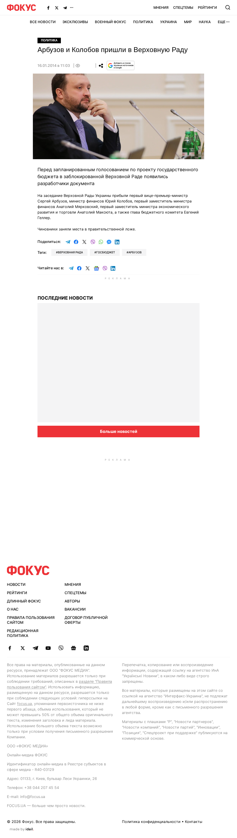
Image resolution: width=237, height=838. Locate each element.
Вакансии (75, 609)
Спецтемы (183, 7)
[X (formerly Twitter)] (57, 8)
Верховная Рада (70, 252)
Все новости (43, 22)
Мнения (160, 7)
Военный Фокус (110, 22)
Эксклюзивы (75, 22)
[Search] (228, 7)
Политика (143, 22)
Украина (168, 22)
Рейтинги (207, 7)
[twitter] (22, 648)
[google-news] (73, 648)
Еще (221, 22)
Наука (205, 22)
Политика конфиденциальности (151, 821)
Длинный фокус (24, 601)
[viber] (61, 648)
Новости (16, 584)
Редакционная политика (22, 633)
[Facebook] (48, 8)
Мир (188, 22)
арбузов (135, 252)
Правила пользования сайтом (31, 620)
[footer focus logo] (28, 570)
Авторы (72, 601)
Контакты (193, 821)
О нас (13, 609)
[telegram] (35, 648)
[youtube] (48, 648)
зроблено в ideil (22, 829)
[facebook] (10, 648)
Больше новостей (118, 431)
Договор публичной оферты (86, 620)
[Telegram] (65, 8)
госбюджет (105, 252)
